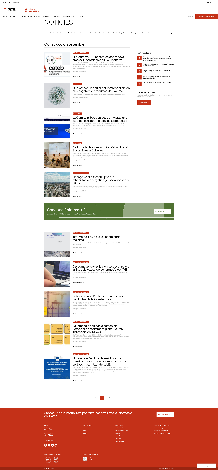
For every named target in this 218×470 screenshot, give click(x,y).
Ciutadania (57, 16)
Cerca (189, 16)
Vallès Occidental (119, 441)
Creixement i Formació (25, 16)
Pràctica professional (122, 33)
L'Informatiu (93, 33)
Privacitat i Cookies (169, 468)
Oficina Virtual (210, 2)
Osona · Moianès (119, 435)
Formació (63, 33)
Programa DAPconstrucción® (161, 430)
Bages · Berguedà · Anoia (121, 430)
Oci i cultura (102, 33)
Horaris (84, 435)
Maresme (117, 433)
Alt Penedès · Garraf (120, 428)
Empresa (37, 16)
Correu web (6, 2)
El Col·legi (80, 16)
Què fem (85, 428)
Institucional (83, 33)
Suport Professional (9, 16)
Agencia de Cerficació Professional (162, 433)
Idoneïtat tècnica (73, 33)
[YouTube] (55, 445)
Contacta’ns (16, 2)
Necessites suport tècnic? (207, 466)
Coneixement (54, 33)
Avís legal (161, 468)
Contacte (85, 433)
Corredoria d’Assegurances (160, 428)
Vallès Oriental (118, 438)
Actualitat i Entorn (68, 16)
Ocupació (111, 33)
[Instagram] (45, 445)
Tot (47, 33)
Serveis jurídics (135, 33)
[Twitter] (49, 445)
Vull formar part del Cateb (207, 16)
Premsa (84, 430)
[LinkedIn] (52, 445)
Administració (46, 16)
